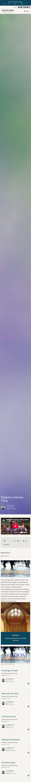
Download (6, 544)
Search (15, 7)
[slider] (9, 541)
